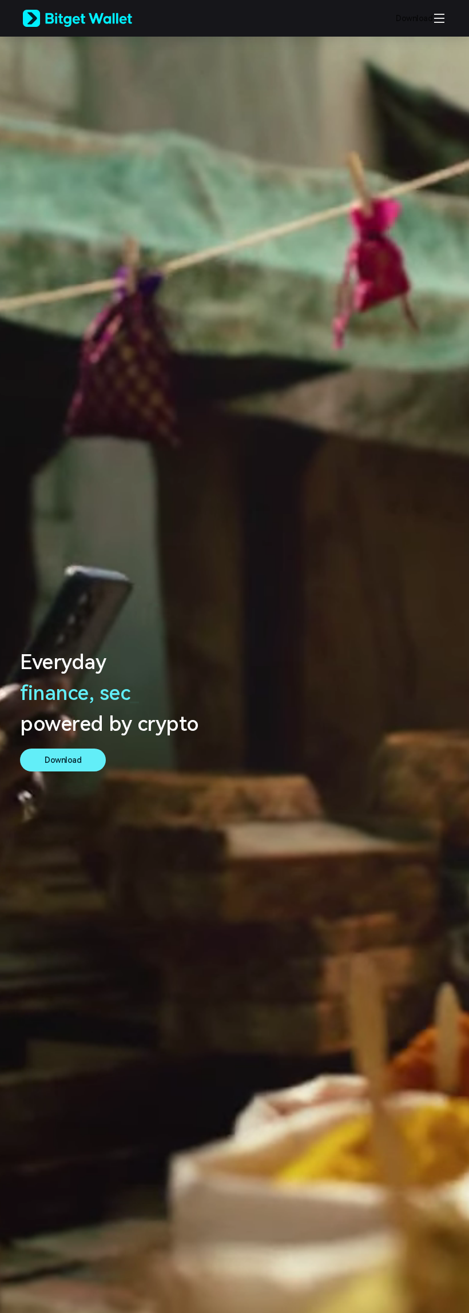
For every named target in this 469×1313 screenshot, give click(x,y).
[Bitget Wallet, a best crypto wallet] (92, 18)
